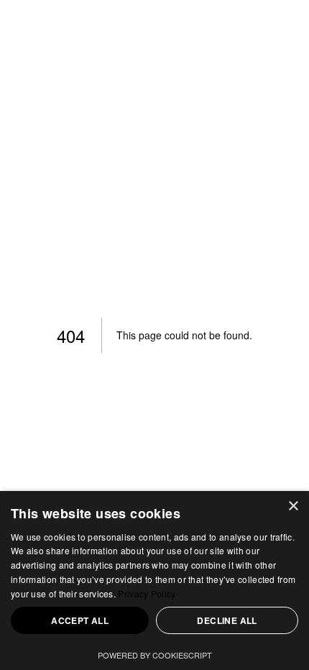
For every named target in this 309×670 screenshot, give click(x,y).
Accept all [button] (80, 620)
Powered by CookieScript (155, 655)
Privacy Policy (146, 593)
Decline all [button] (227, 620)
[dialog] (154, 580)
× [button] (292, 506)
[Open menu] (274, 39)
